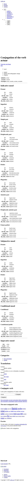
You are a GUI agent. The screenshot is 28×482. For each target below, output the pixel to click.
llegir (2, 416)
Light (8, 21)
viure (5, 418)
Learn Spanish (4, 463)
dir (11, 408)
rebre (9, 411)
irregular (20, 401)
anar (18, 414)
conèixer (7, 414)
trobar (24, 408)
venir (12, 411)
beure (15, 411)
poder (20, 408)
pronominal (11, 401)
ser (21, 413)
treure (17, 416)
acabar (24, 414)
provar (19, 416)
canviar (5, 416)
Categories (3, 397)
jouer (7, 376)
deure (11, 416)
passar (2, 408)
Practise (6, 5)
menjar (11, 414)
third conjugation (23, 400)
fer (8, 416)
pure (2, 401)
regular (5, 360)
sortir (9, 408)
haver (14, 408)
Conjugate (18, 394)
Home (5, 4)
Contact (6, 477)
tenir (15, 414)
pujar (6, 411)
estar (3, 411)
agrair (13, 416)
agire (5, 379)
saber (2, 414)
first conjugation (8, 358)
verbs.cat (3, 1)
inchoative (5, 401)
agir (5, 376)
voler (5, 408)
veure (2, 418)
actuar (5, 373)
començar (9, 418)
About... (6, 474)
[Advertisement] (14, 40)
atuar (7, 385)
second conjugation (13, 400)
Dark (8, 22)
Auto (8, 24)
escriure (22, 411)
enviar (23, 416)
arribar (19, 411)
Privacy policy (7, 476)
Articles (6, 6)
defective (25, 401)
